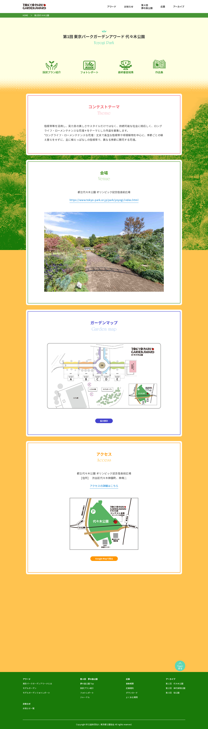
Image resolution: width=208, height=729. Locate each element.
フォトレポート (89, 72)
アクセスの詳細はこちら (104, 486)
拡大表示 (104, 420)
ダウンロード (132, 692)
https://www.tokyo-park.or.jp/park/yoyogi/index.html (104, 200)
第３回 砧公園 (172, 692)
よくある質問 (132, 697)
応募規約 (130, 688)
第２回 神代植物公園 (175, 688)
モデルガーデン (29, 688)
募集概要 (130, 683)
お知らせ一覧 (28, 708)
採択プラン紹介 (52, 72)
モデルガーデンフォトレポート (36, 692)
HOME (25, 15)
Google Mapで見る (104, 558)
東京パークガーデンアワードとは (37, 683)
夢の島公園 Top (87, 683)
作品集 (159, 72)
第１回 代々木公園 (174, 683)
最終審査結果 (126, 72)
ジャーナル (85, 697)
